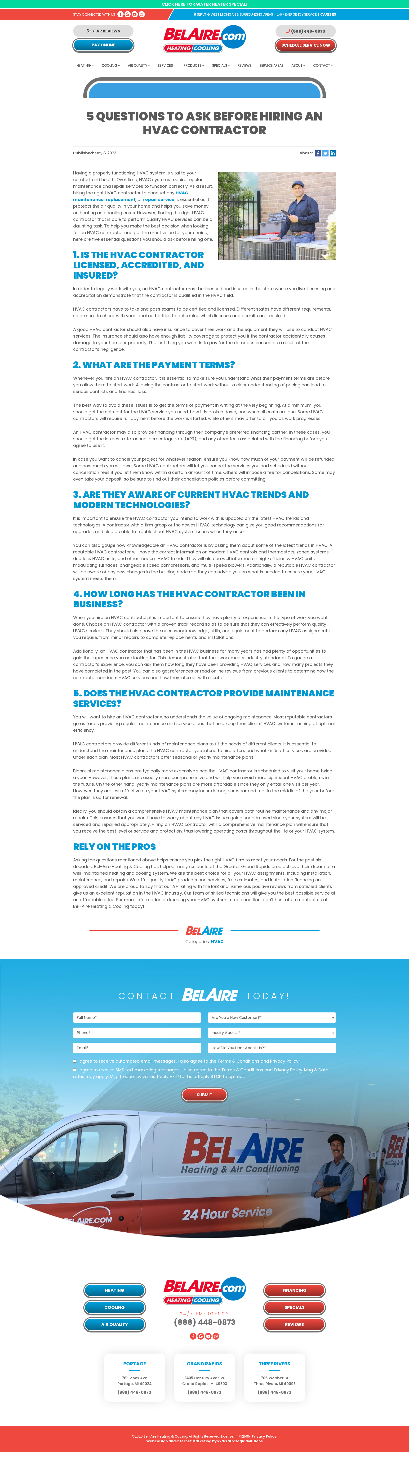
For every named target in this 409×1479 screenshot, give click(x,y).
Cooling (109, 65)
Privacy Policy (284, 1061)
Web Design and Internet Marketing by (204, 1441)
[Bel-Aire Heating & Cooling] (204, 38)
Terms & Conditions (238, 1061)
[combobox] (272, 1017)
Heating (83, 65)
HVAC (217, 941)
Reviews (244, 65)
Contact (321, 65)
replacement (120, 199)
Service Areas (271, 65)
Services (165, 65)
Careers (328, 14)
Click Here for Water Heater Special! (205, 4)
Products (192, 65)
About (296, 65)
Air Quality (137, 65)
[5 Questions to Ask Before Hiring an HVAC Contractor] (277, 216)
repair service (158, 199)
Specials (219, 65)
